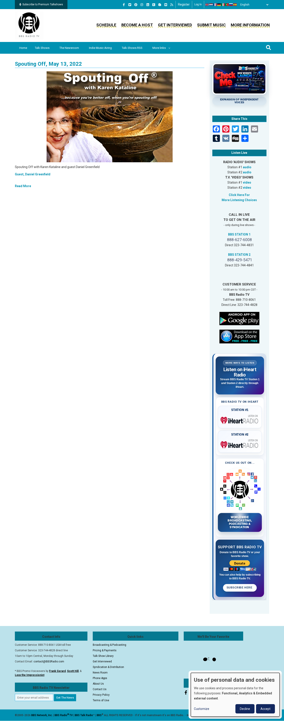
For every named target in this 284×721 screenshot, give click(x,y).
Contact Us (99, 689)
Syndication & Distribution (108, 667)
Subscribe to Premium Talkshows (42, 4)
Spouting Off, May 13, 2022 (48, 64)
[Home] (29, 25)
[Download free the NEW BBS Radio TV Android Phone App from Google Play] (239, 318)
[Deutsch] (219, 4)
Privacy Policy (101, 694)
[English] (207, 4)
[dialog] (235, 695)
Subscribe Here (240, 587)
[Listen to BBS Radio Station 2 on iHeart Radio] (240, 444)
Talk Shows (42, 48)
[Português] (227, 4)
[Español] (235, 4)
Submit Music (211, 25)
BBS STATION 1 (239, 234)
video (247, 182)
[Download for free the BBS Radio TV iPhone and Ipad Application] (239, 336)
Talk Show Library (103, 656)
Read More (23, 186)
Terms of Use (101, 700)
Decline (245, 709)
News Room (100, 672)
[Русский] (231, 4)
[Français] (215, 4)
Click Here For (239, 195)
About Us (98, 683)
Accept (265, 709)
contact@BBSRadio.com (49, 661)
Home (23, 48)
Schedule (106, 25)
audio (247, 167)
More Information (250, 25)
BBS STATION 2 (239, 254)
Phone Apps (100, 678)
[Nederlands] (211, 4)
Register (184, 4)
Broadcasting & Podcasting (109, 644)
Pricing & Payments (104, 650)
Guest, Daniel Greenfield (32, 174)
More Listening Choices (239, 200)
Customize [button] (201, 709)
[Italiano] (223, 4)
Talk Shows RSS (132, 48)
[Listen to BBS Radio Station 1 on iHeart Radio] (240, 420)
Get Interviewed (175, 25)
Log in (198, 4)
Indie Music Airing (100, 48)
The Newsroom (69, 48)
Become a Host (137, 25)
